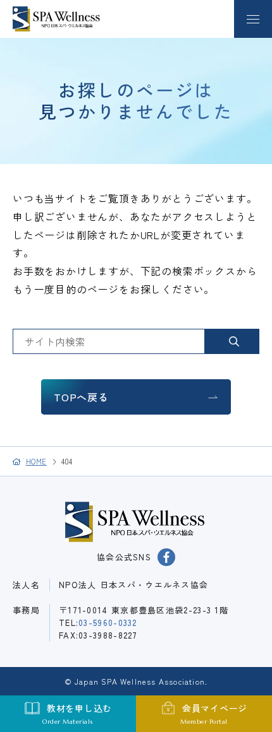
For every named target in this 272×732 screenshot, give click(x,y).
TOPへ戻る (81, 396)
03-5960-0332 (107, 623)
